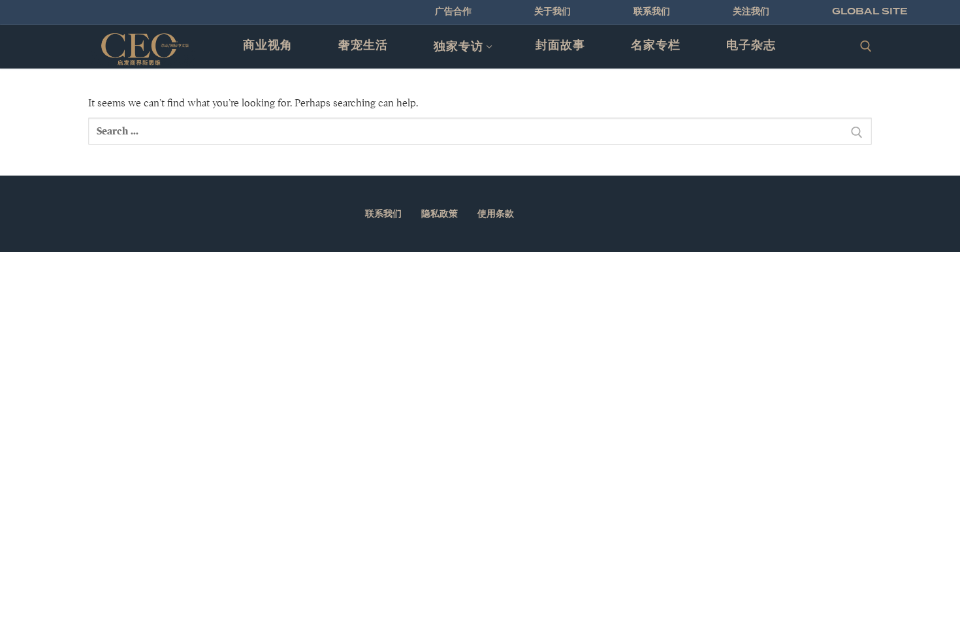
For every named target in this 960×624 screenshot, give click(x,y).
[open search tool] (866, 46)
